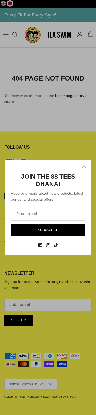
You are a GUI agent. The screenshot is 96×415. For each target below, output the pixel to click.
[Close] (84, 166)
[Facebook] (40, 245)
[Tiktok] (56, 245)
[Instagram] (48, 245)
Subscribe (48, 230)
